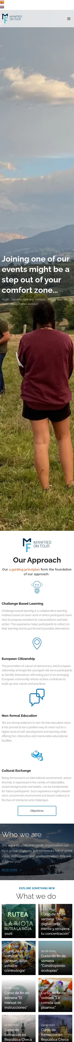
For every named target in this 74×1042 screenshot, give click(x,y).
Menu (68, 18)
